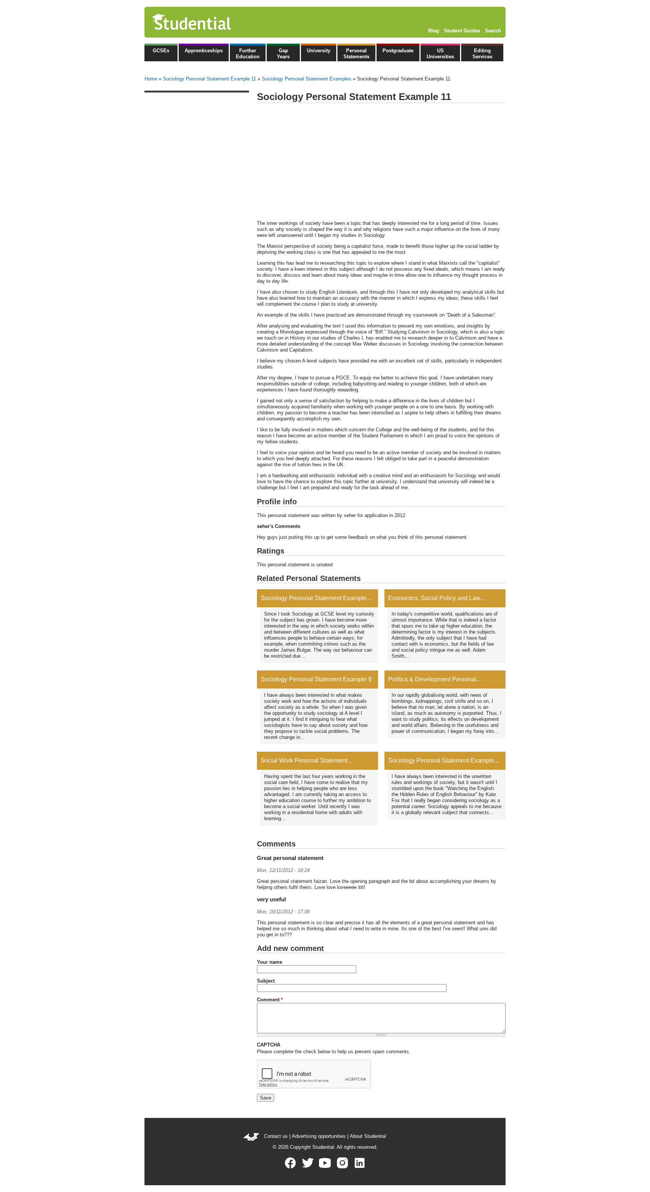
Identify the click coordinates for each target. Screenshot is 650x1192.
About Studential (368, 1136)
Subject (266, 981)
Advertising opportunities (319, 1136)
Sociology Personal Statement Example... (316, 598)
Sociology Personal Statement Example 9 (316, 679)
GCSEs (161, 50)
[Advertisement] (381, 162)
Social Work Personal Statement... (306, 760)
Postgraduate (398, 50)
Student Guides (462, 30)
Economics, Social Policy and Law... (436, 598)
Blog (433, 30)
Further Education (248, 53)
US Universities (440, 53)
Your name (269, 962)
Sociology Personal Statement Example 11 (209, 79)
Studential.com (207, 22)
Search (493, 30)
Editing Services (482, 53)
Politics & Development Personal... (434, 679)
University (318, 50)
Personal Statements (356, 53)
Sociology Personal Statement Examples (306, 79)
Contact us (276, 1136)
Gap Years (283, 53)
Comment (270, 999)
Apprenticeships (204, 50)
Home (150, 79)
